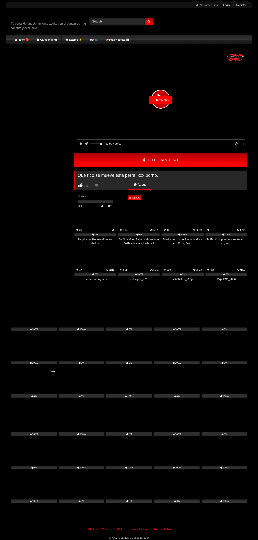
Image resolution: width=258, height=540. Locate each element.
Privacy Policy (138, 529)
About (141, 184)
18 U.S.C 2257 (97, 529)
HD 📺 (94, 39)
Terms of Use (162, 529)
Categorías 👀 (48, 39)
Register (241, 4)
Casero (136, 197)
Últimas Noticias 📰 (117, 39)
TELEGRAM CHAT (162, 160)
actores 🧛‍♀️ (75, 39)
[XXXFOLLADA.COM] (32, 16)
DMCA (117, 529)
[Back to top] (246, 528)
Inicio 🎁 (24, 39)
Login (226, 4)
